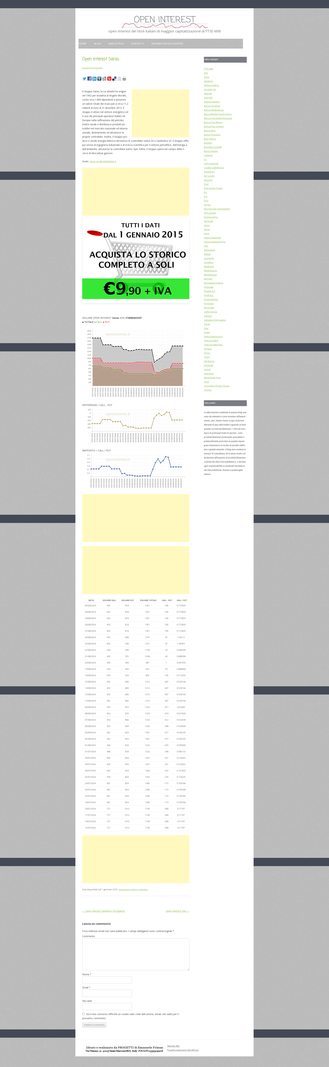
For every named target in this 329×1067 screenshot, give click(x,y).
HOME (82, 43)
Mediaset (209, 266)
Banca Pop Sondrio (214, 126)
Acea (206, 77)
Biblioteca (115, 43)
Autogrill (208, 97)
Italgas (207, 254)
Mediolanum (210, 274)
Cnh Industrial (211, 163)
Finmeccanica (211, 217)
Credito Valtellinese (214, 167)
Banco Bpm (210, 130)
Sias (206, 328)
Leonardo (209, 258)
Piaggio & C (209, 291)
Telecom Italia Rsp (213, 344)
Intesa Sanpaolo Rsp (215, 241)
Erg (205, 196)
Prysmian (209, 303)
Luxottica (208, 262)
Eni (205, 192)
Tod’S (207, 357)
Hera (206, 233)
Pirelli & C (209, 295)
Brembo (208, 142)
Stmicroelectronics (213, 336)
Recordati (209, 307)
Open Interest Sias (177, 911)
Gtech (207, 229)
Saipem (208, 315)
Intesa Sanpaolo (212, 237)
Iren (206, 245)
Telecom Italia (211, 340)
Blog (97, 43)
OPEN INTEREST (164, 20)
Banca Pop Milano (213, 122)
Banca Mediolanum (214, 110)
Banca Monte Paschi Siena (217, 114)
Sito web (87, 1000)
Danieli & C (209, 171)
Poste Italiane (211, 299)
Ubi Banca (209, 361)
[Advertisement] (160, 113)
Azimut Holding (211, 101)
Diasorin (208, 180)
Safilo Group (210, 311)
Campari (208, 155)
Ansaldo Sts (210, 89)
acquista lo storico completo (133, 889)
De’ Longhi (209, 175)
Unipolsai (209, 373)
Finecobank (210, 212)
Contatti (137, 43)
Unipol (207, 369)
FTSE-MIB (208, 68)
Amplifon (208, 81)
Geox (207, 225)
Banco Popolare (212, 134)
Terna (207, 352)
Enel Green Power (213, 188)
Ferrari (207, 204)
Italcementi (209, 250)
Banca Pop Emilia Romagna (218, 118)
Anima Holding (211, 85)
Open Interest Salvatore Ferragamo (103, 911)
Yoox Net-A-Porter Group (217, 385)
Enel (206, 184)
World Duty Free (212, 377)
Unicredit (208, 365)
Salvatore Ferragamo (215, 320)
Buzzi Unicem (211, 151)
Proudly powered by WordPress (182, 1050)
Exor (206, 200)
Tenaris (208, 348)
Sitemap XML (173, 1046)
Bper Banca (210, 138)
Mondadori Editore (213, 282)
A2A (206, 72)
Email (86, 987)
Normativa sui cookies (167, 43)
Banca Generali (212, 105)
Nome (86, 974)
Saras (207, 324)
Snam (207, 332)
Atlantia (208, 93)
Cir (205, 159)
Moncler (208, 278)
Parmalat (208, 287)
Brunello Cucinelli (213, 147)
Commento (88, 936)
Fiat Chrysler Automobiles (217, 208)
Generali (208, 221)
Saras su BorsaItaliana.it (103, 161)
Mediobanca (210, 270)
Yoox (206, 381)
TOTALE (208, 390)
